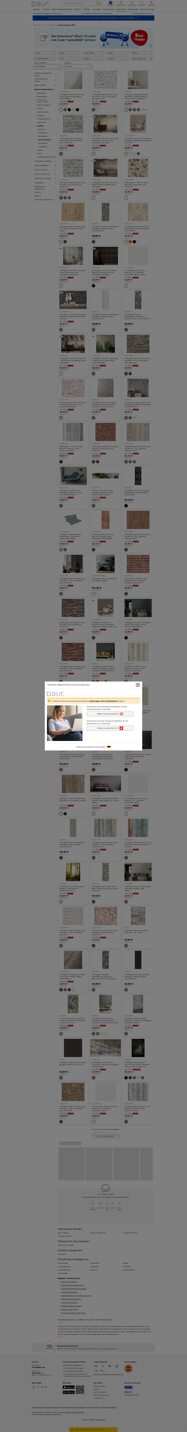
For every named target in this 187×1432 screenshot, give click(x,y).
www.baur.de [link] (91, 747)
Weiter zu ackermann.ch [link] (107, 728)
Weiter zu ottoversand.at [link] (107, 714)
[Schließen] (138, 685)
